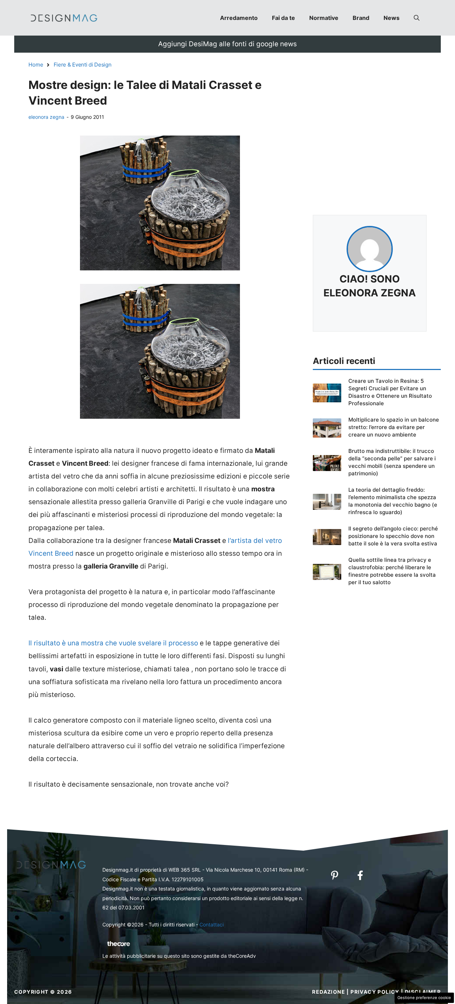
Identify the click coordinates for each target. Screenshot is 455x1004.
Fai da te (283, 17)
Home (35, 64)
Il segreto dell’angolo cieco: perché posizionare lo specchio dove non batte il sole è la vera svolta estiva (393, 536)
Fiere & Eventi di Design (83, 64)
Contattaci (211, 924)
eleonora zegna (46, 117)
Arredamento (239, 17)
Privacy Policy (375, 992)
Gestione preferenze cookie (424, 997)
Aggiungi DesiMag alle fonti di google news (227, 44)
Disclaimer (423, 992)
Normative (323, 17)
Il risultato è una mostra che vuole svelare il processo (113, 643)
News (392, 17)
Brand (361, 17)
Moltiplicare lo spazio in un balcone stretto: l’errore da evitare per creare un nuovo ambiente (393, 427)
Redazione (328, 992)
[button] (417, 17)
